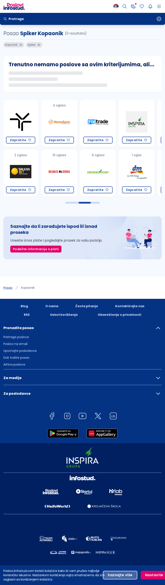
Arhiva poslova (14, 364)
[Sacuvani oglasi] (142, 6)
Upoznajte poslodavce (20, 351)
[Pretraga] (124, 6)
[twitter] (98, 417)
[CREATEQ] (141, 173)
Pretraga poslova (16, 337)
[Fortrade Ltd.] (64, 123)
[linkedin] (113, 417)
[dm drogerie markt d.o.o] (102, 173)
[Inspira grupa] (102, 123)
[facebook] (51, 417)
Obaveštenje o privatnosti (119, 315)
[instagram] (67, 417)
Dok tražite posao (16, 357)
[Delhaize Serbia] (25, 173)
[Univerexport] (64, 173)
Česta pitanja (86, 306)
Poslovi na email (15, 344)
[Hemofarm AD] (25, 123)
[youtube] (82, 417)
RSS (27, 315)
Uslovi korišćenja (64, 315)
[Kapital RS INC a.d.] (141, 123)
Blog (24, 306)
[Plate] (133, 6)
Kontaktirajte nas (129, 306)
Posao (7, 288)
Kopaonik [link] (28, 288)
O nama (51, 306)
